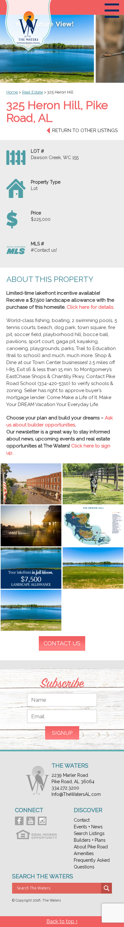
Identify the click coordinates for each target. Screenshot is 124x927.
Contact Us (62, 643)
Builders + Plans (90, 840)
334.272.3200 (65, 787)
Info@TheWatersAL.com (76, 794)
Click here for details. (90, 307)
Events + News (88, 826)
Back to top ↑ (62, 921)
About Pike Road (91, 846)
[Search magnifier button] (106, 888)
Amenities (84, 853)
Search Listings (89, 833)
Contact (82, 820)
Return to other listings (85, 130)
